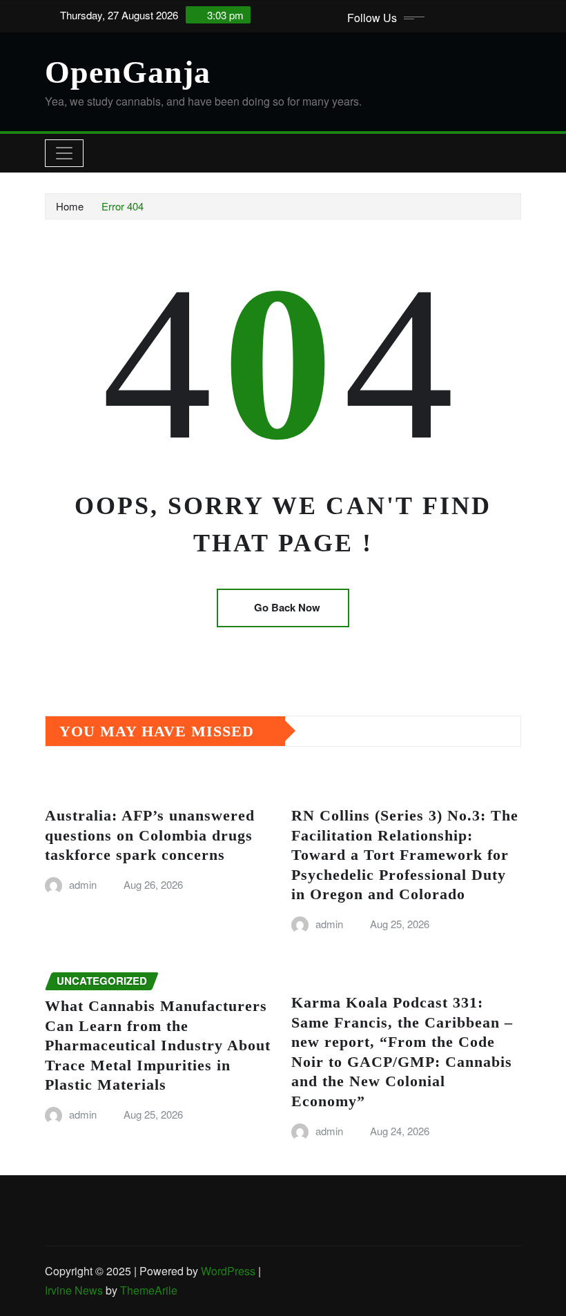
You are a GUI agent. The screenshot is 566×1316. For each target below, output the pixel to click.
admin (83, 884)
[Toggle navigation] (64, 153)
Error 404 (122, 206)
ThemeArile (148, 1290)
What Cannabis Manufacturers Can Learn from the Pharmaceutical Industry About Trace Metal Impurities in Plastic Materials (158, 1045)
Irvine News (74, 1290)
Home (70, 206)
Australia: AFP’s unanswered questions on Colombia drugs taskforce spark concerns (150, 835)
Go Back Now (287, 607)
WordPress (228, 1271)
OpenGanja (128, 72)
